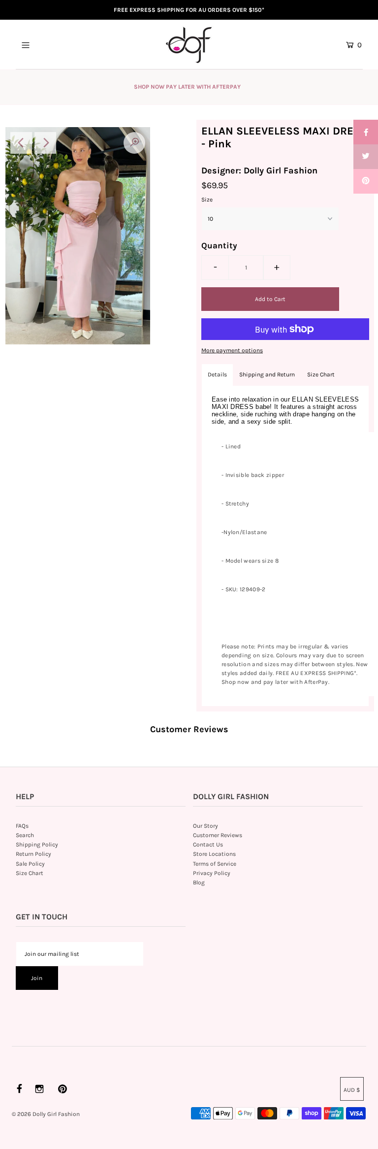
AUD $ (352, 1089)
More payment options (232, 350)
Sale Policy (30, 863)
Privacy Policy (211, 873)
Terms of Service (214, 863)
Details (217, 374)
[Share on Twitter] (365, 156)
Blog (199, 882)
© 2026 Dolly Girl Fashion (46, 1114)
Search (25, 835)
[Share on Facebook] (365, 132)
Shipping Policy (37, 844)
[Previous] (21, 143)
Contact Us (208, 844)
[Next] (45, 143)
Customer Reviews (217, 835)
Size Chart (321, 374)
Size (207, 199)
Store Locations (214, 853)
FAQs (22, 825)
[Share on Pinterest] (365, 181)
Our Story (205, 825)
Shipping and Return (267, 374)
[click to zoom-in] (134, 143)
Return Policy (33, 853)
